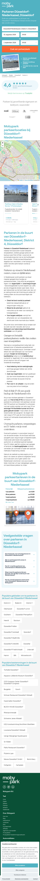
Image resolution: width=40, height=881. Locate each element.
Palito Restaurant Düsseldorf (14, 748)
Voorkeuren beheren (20, 875)
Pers (4, 824)
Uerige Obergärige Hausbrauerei (15, 736)
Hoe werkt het (6, 841)
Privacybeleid (6, 832)
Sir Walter (7, 742)
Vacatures (6, 822)
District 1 (29, 603)
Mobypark (4, 75)
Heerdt (6, 620)
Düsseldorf (18, 75)
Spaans (5, 803)
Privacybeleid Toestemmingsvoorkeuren (14, 834)
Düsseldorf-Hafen (10, 626)
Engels (5, 801)
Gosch (17, 689)
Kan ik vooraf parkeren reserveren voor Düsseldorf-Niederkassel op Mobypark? (17, 581)
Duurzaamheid (7, 826)
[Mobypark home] (8, 5)
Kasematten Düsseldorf (12, 701)
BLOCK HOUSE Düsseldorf (13, 707)
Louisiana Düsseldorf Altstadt (14, 730)
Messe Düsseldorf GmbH (13, 759)
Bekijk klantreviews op (20, 93)
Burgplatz (7, 689)
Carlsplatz (19, 765)
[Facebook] (4, 787)
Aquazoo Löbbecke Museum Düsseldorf (18, 676)
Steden (11, 75)
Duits (4, 799)
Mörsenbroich (26, 655)
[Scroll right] (38, 205)
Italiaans (5, 807)
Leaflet (21, 180)
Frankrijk (5, 805)
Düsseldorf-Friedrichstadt (13, 650)
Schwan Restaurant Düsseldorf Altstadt (18, 695)
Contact (35, 879)
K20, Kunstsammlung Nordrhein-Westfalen (19, 724)
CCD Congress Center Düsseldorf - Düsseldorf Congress (16, 682)
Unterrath (30, 650)
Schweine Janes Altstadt (13, 718)
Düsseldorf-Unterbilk (11, 644)
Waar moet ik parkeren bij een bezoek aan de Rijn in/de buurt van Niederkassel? (17, 574)
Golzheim (7, 615)
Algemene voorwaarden (9, 830)
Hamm (6, 655)
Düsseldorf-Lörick (23, 609)
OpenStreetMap (29, 180)
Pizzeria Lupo (8, 753)
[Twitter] (8, 787)
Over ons (5, 816)
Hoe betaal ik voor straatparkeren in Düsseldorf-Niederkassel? (17, 554)
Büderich (18, 603)
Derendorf (27, 632)
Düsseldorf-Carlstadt (11, 632)
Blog (4, 818)
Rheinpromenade (10, 713)
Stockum (17, 620)
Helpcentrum (6, 820)
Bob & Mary (31, 759)
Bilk (15, 655)
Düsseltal (26, 644)
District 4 (24, 75)
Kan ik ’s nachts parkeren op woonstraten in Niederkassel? (15, 566)
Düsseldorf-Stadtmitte (12, 638)
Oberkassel (8, 609)
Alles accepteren (20, 865)
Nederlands (6, 809)
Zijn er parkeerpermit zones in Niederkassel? (15, 560)
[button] (20, 160)
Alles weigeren (20, 870)
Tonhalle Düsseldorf (11, 670)
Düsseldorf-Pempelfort (24, 615)
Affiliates (5, 828)
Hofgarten (7, 765)
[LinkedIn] (12, 787)
